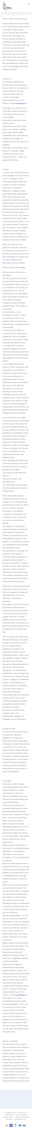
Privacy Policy (22, 1112)
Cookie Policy (9, 1115)
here (23, 267)
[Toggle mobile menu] (29, 4)
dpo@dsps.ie (21, 103)
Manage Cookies (8, 1117)
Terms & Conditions (21, 1115)
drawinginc (9, 1119)
